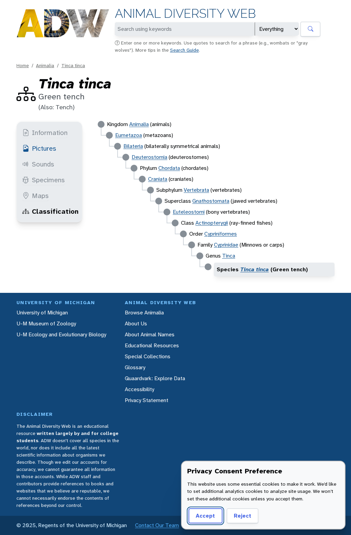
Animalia (45, 65)
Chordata (169, 168)
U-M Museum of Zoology (46, 323)
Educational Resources (152, 345)
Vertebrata (196, 190)
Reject (242, 515)
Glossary (135, 367)
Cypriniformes (220, 233)
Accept (205, 515)
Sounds (43, 164)
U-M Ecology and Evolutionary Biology (61, 334)
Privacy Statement (146, 400)
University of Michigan (42, 312)
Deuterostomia (149, 157)
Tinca (228, 255)
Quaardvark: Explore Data (155, 378)
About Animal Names (149, 334)
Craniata (157, 179)
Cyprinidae (226, 244)
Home (22, 65)
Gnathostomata (210, 200)
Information (50, 132)
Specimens (48, 179)
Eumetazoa (128, 135)
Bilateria (133, 146)
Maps (40, 195)
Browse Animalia (144, 312)
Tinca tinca (73, 65)
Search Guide (184, 50)
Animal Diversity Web (185, 13)
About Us (136, 323)
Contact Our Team (157, 525)
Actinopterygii (211, 222)
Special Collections (147, 356)
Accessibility (139, 389)
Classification (55, 211)
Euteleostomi (189, 211)
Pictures (44, 148)
